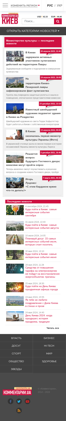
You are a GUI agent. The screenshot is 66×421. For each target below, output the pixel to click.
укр (59, 5)
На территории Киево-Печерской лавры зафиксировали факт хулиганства (28, 84)
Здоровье (49, 361)
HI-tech (49, 345)
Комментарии (48, 389)
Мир (49, 353)
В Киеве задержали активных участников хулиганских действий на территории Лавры (31, 58)
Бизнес (49, 338)
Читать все (53, 328)
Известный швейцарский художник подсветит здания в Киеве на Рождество (33, 113)
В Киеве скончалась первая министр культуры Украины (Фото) (43, 135)
